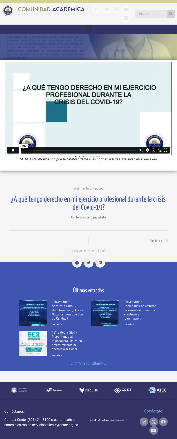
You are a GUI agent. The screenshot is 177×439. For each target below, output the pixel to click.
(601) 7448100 (39, 420)
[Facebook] (163, 421)
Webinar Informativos (88, 188)
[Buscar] (171, 14)
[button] (88, 28)
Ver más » (57, 324)
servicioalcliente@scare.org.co (55, 425)
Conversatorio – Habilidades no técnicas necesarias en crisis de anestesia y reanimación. (140, 310)
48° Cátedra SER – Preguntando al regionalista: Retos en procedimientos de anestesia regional (67, 341)
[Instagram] (144, 421)
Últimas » (99, 364)
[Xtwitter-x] (153, 421)
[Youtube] (153, 430)
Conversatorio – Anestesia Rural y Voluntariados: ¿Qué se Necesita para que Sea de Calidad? (67, 310)
